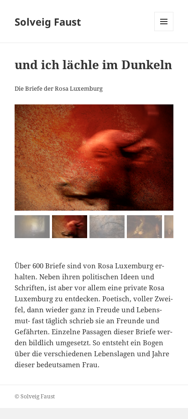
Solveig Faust (48, 21)
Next (162, 224)
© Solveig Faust (35, 396)
